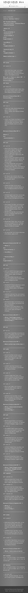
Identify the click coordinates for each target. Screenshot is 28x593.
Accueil (4, 10)
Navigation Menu (14, 6)
